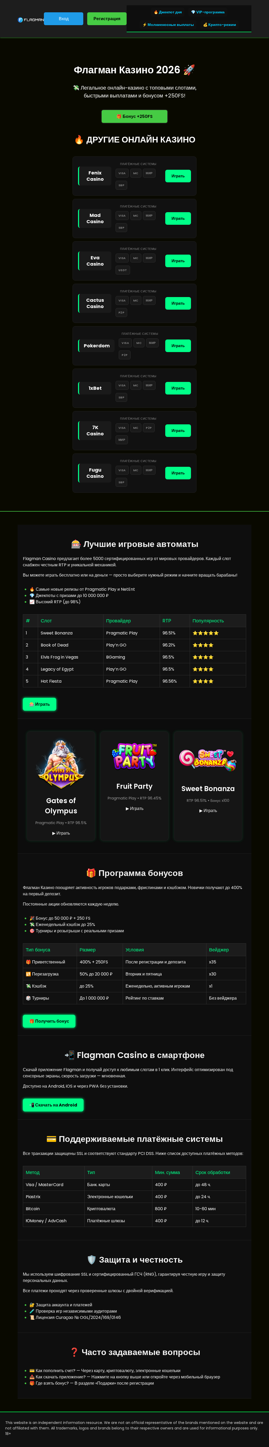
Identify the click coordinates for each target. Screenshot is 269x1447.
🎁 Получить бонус (49, 1021)
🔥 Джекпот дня (168, 12)
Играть (178, 176)
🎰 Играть (39, 704)
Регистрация (107, 19)
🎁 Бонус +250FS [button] (134, 116)
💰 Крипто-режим (219, 24)
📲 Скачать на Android (53, 1105)
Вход (64, 19)
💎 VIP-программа (208, 12)
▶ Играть (61, 833)
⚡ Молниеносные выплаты (168, 24)
